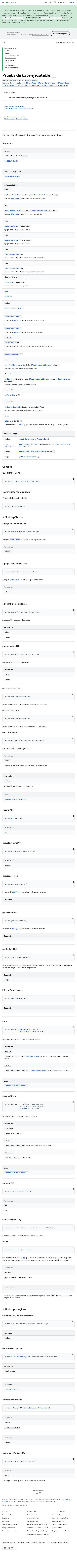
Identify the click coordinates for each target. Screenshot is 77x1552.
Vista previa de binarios (9, 1524)
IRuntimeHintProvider (47, 83)
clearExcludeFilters (12, 254)
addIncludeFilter (11, 240)
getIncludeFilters (12, 329)
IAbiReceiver (22, 85)
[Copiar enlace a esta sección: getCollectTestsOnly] (23, 843)
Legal (28, 1542)
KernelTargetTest (22, 119)
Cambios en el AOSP (17, 23)
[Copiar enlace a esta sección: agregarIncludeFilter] (23, 646)
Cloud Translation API (40, 35)
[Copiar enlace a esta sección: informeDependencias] (25, 990)
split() (22, 425)
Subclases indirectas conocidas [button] (16, 118)
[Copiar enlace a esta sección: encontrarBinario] (20, 732)
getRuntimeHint (10, 343)
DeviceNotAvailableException (16, 799)
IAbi (6, 291)
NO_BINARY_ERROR (11, 161)
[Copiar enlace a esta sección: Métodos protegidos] (29, 1309)
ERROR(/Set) (15, 198)
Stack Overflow (57, 1528)
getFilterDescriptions (28, 444)
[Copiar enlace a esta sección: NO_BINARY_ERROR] (23, 473)
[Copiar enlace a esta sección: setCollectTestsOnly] (23, 1220)
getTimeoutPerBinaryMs (28, 457)
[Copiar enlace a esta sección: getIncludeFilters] (20, 913)
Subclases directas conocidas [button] (18, 107)
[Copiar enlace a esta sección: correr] (10, 1021)
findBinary (9, 282)
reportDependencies (12, 355)
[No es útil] (73, 42)
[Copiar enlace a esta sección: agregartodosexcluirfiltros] (29, 523)
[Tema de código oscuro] (73, 479)
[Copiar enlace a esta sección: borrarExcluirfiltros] (22, 688)
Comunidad (20, 1542)
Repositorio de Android (9, 1515)
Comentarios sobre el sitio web (58, 1542)
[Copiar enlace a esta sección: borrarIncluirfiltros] (21, 710)
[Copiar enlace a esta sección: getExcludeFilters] (20, 876)
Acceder (72, 2)
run (6, 365)
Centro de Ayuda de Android (61, 1515)
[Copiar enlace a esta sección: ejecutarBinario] (18, 1096)
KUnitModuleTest (9, 119)
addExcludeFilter (11, 226)
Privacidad (42, 1542)
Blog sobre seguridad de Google (37, 1524)
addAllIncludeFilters (13, 210)
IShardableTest (8, 85)
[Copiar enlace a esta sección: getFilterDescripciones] (25, 1348)
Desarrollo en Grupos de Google (37, 1531)
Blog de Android (32, 1521)
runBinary (8, 379)
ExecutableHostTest (10, 108)
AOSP (4, 42)
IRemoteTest (31, 83)
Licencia (34, 1542)
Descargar (5, 1521)
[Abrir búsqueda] (46, 2)
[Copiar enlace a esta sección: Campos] (14, 467)
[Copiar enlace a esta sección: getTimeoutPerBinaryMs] (27, 1453)
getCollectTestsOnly (13, 308)
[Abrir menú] (3, 2)
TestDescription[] (9, 445)
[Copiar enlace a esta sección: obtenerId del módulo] (24, 1400)
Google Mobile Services (59, 1524)
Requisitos (5, 1518)
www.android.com (58, 1521)
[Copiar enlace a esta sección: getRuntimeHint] (19, 949)
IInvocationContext (39, 451)
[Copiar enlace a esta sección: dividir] (10, 1242)
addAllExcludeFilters (13, 195)
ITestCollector (64, 83)
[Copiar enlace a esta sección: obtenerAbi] (15, 810)
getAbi (7, 296)
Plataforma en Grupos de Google (37, 1528)
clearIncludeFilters (12, 268)
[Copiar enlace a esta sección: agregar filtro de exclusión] (28, 604)
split (7, 421)
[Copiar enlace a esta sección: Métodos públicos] (26, 517)
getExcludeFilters (12, 317)
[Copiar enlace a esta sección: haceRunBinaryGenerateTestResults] (38, 1315)
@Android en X (32, 1515)
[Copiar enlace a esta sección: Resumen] (16, 144)
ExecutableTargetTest (26, 108)
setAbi (7, 395)
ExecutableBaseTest (12, 176)
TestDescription (64, 379)
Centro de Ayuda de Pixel (60, 1518)
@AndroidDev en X (33, 1518)
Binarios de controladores (10, 1531)
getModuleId (24, 451)
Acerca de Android (8, 1542)
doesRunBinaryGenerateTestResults (33, 439)
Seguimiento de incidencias (61, 1531)
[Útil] (70, 42)
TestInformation (15, 365)
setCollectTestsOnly (13, 407)
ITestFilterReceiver (38, 85)
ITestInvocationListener (41, 365)
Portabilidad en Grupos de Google (38, 1534)
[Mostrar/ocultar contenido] (15, 48)
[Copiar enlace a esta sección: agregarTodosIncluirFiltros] (29, 564)
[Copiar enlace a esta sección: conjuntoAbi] (16, 1183)
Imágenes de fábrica (9, 1528)
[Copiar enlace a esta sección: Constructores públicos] (32, 492)
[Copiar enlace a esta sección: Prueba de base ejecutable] (29, 498)
